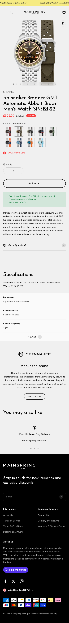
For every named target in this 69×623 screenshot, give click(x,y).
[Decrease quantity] (7, 171)
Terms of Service (11, 520)
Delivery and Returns (48, 520)
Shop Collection (34, 396)
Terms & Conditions (13, 526)
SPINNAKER (9, 91)
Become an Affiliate (13, 531)
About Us (8, 515)
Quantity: (8, 164)
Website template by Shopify (44, 613)
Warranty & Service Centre (51, 526)
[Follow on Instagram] (22, 581)
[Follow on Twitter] (13, 581)
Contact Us (43, 515)
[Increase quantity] (19, 171)
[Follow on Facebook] (5, 581)
